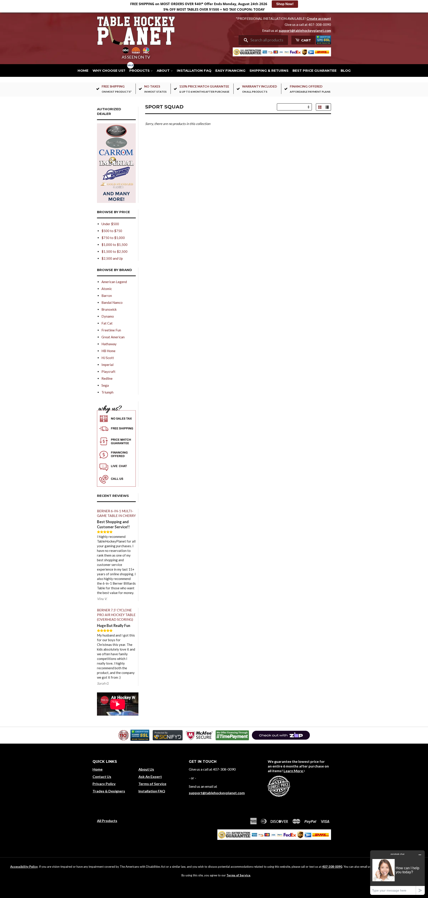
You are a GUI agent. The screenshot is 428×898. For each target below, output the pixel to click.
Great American (113, 337)
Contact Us (102, 776)
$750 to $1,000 (113, 238)
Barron (106, 296)
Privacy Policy (104, 784)
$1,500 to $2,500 (114, 251)
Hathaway (109, 344)
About (164, 70)
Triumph (107, 392)
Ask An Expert (150, 776)
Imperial (107, 365)
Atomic (106, 289)
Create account (319, 18)
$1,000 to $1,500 (114, 245)
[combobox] (267, 40)
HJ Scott (107, 358)
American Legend (114, 282)
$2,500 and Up (112, 258)
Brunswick (109, 309)
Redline (107, 378)
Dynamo (107, 316)
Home (83, 70)
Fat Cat (107, 323)
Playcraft (108, 371)
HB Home (108, 351)
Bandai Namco (112, 302)
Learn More (294, 771)
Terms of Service (152, 784)
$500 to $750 (111, 231)
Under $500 (110, 224)
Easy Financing (230, 70)
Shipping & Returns (268, 70)
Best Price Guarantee (314, 70)
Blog (346, 70)
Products (139, 70)
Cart (305, 40)
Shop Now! (285, 4)
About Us (146, 769)
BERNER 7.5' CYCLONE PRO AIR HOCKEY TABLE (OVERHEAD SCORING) (116, 614)
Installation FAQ (194, 70)
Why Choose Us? (109, 70)
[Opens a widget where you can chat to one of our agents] (397, 872)
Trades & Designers (109, 791)
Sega (105, 385)
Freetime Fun (111, 330)
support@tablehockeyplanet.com (305, 31)
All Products (107, 820)
